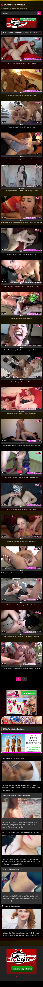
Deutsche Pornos (14, 4)
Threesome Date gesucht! (11, 869)
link (26, 977)
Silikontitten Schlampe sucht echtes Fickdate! (18, 904)
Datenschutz (20, 977)
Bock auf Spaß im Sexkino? (12, 832)
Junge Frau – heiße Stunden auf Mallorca (17, 758)
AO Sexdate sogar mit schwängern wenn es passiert (20, 795)
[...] (22, 790)
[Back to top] (37, 981)
